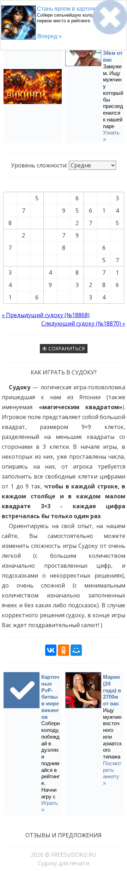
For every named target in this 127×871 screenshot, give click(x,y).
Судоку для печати (63, 863)
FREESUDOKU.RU (73, 855)
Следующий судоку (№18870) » (83, 323)
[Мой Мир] (76, 650)
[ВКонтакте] (50, 650)
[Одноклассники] (63, 650)
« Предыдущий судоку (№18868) (46, 315)
